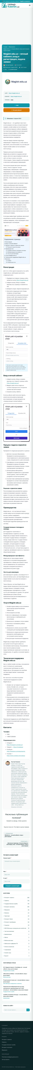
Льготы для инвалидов (13, 253)
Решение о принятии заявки (14, 247)
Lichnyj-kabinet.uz (10, 1066)
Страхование (7, 949)
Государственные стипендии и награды (17, 250)
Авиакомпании (8, 934)
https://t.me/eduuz (18, 747)
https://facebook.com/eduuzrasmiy (16, 751)
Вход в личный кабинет (11, 243)
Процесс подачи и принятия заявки (15, 245)
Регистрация (8, 242)
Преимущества (9, 248)
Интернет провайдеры (10, 922)
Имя (5, 871)
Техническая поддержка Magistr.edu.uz (16, 257)
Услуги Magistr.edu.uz (10, 255)
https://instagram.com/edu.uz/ (15, 745)
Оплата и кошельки (9, 946)
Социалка (6, 925)
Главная (5, 46)
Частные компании (9, 931)
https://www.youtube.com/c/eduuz (16, 755)
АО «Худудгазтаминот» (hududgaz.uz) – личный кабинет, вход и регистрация (15, 968)
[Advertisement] (16, 27)
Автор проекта (5, 1059)
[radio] (11, 824)
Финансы (6, 912)
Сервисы (6, 900)
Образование (12, 46)
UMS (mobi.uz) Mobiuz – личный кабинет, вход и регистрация (15, 974)
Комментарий (7, 858)
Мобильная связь (8, 940)
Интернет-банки (8, 919)
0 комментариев (13, 69)
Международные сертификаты (15, 252)
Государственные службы (11, 903)
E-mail (5, 878)
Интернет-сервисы (9, 897)
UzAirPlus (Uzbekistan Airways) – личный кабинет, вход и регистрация (15, 995)
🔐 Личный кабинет (16, 110)
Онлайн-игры (7, 952)
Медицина (7, 909)
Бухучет (6, 955)
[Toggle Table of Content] (26, 239)
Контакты (7, 259)
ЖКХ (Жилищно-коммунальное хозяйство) (15, 928)
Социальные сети (12, 262)
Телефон (9, 260)
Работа (6, 937)
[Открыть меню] (29, 5)
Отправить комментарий (12, 885)
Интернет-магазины (9, 906)
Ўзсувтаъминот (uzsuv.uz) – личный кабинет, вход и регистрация (16, 980)
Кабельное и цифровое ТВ (11, 943)
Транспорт (7, 916)
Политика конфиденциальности (10, 1057)
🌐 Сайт (16, 105)
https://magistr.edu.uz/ (14, 93)
